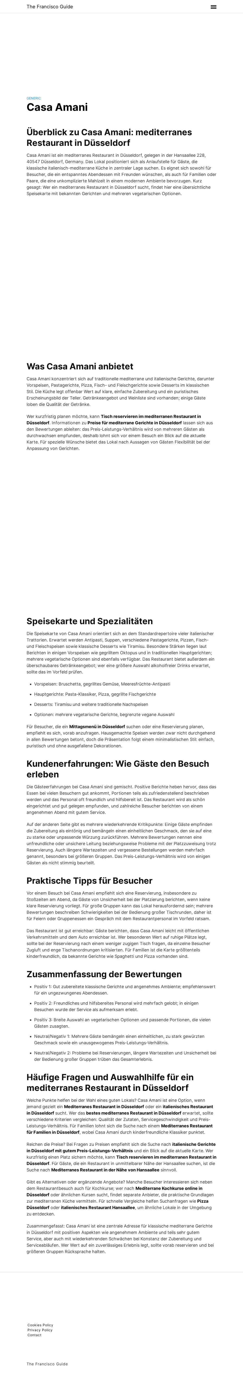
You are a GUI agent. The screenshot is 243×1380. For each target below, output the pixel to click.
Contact (35, 1335)
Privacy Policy (40, 1330)
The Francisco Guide (50, 6)
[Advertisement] (121, 50)
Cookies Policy (40, 1325)
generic (34, 98)
